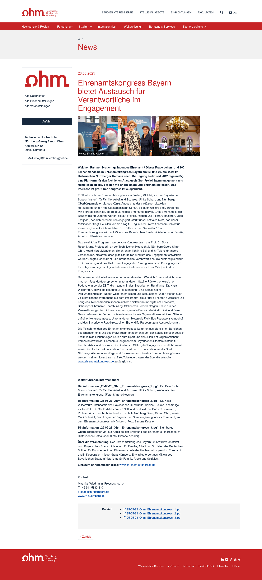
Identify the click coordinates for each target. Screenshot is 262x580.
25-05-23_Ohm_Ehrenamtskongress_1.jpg (153, 509)
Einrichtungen (181, 12)
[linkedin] (222, 558)
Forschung (64, 26)
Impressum (173, 566)
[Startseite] (79, 39)
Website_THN (40, 12)
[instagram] (226, 558)
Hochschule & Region (36, 26)
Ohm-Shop (223, 566)
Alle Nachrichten (35, 96)
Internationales (106, 26)
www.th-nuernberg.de (91, 496)
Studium (84, 26)
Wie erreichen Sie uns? (151, 566)
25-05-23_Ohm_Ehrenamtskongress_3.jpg (153, 517)
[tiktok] (230, 558)
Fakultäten (205, 12)
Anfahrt (46, 121)
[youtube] (235, 558)
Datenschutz (189, 566)
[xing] (239, 558)
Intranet (236, 566)
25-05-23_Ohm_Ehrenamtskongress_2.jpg (153, 513)
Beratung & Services (162, 26)
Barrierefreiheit (207, 566)
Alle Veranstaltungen (37, 106)
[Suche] (221, 12)
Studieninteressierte (117, 12)
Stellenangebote (151, 12)
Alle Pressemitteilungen (39, 101)
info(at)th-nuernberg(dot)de (51, 158)
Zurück (86, 536)
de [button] (234, 13)
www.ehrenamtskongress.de (96, 361)
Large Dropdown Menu (39, 557)
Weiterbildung (133, 26)
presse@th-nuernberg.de (93, 492)
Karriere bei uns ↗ (194, 26)
